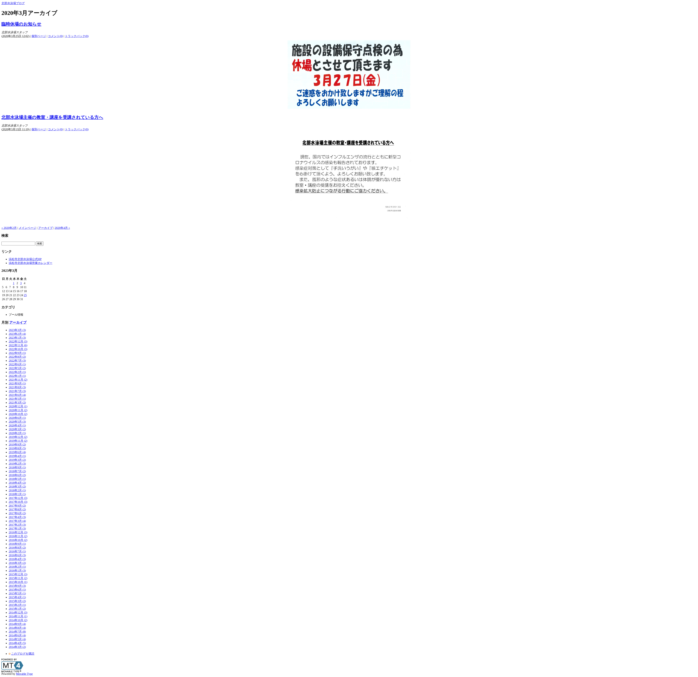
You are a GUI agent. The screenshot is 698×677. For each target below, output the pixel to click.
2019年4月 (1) (17, 456)
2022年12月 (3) (18, 341)
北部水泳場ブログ (13, 3)
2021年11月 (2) (18, 379)
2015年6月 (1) (17, 589)
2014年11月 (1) (18, 616)
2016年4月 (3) (17, 559)
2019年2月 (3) (17, 463)
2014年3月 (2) (17, 646)
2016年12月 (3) (18, 532)
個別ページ (38, 36)
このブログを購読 (22, 653)
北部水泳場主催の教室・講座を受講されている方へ (52, 117)
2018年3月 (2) (17, 486)
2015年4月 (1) (17, 597)
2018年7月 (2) (17, 471)
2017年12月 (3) (18, 498)
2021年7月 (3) (17, 391)
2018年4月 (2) (17, 482)
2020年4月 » (62, 227)
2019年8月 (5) (17, 448)
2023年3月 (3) (17, 330)
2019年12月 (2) (18, 436)
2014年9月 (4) (17, 624)
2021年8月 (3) (17, 387)
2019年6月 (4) (17, 452)
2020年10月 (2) (18, 414)
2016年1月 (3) (17, 570)
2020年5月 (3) (17, 421)
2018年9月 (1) (17, 467)
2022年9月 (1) (17, 352)
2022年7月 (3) (17, 360)
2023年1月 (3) (17, 337)
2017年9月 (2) (17, 505)
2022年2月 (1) (17, 372)
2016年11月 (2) (18, 536)
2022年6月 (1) (17, 364)
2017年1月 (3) (17, 528)
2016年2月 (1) (17, 566)
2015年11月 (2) (18, 578)
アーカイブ (45, 227)
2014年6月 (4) (17, 635)
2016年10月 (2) (18, 540)
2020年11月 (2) (18, 410)
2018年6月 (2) (17, 475)
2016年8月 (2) (17, 547)
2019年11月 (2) (18, 440)
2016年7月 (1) (17, 551)
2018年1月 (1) (17, 494)
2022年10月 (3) (18, 349)
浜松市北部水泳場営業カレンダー (30, 263)
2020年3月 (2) (17, 429)
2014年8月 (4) (17, 627)
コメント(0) (55, 36)
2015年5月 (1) (17, 593)
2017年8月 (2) (17, 509)
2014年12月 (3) (18, 612)
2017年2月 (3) (17, 524)
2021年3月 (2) (17, 402)
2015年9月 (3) (17, 585)
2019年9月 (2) (17, 444)
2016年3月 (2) (17, 562)
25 (25, 295)
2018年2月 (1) (17, 490)
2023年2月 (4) (17, 333)
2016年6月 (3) (17, 555)
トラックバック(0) (77, 36)
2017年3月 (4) (17, 520)
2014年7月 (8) (17, 631)
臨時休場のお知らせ (21, 24)
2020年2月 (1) (17, 433)
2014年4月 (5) (17, 643)
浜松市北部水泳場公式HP (25, 259)
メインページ (27, 227)
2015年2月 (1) (17, 604)
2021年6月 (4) (17, 394)
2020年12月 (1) (18, 406)
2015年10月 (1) (18, 582)
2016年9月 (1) (17, 543)
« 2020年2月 (9, 227)
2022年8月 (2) (17, 356)
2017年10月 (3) (18, 501)
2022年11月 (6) (18, 345)
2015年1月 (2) (17, 608)
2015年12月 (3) (18, 574)
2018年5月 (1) (17, 478)
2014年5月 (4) (17, 639)
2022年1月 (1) (17, 375)
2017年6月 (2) (17, 513)
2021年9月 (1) (17, 383)
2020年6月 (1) (17, 417)
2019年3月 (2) (17, 459)
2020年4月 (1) (17, 425)
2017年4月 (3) (17, 517)
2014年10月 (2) (18, 620)
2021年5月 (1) (17, 398)
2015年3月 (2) (17, 601)
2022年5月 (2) (17, 368)
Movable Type (24, 673)
